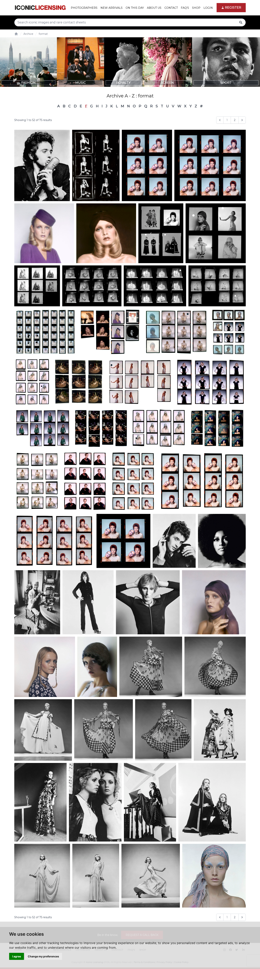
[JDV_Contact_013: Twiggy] (79, 382)
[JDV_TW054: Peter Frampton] (88, 602)
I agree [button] (16, 956)
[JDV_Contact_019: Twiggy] (217, 285)
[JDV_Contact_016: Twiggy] (176, 332)
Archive (28, 34)
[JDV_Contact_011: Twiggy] (210, 382)
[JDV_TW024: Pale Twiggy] (214, 876)
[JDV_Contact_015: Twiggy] (228, 332)
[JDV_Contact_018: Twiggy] (45, 332)
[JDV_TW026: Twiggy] (95, 876)
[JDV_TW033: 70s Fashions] (220, 730)
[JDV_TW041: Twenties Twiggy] (97, 667)
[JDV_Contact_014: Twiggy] (32, 382)
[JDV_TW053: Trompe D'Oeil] (148, 602)
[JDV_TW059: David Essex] (174, 541)
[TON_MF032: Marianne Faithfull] (96, 165)
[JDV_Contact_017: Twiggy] (110, 332)
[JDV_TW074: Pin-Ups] (147, 165)
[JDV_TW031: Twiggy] (40, 802)
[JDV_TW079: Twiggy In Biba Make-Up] (44, 233)
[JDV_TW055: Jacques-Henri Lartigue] (37, 602)
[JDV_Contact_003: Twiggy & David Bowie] (133, 481)
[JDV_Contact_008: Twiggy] (159, 428)
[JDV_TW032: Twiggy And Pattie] (212, 802)
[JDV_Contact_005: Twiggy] (37, 481)
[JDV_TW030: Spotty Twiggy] (150, 802)
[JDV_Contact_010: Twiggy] (42, 428)
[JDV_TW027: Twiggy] (42, 876)
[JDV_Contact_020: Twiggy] (155, 285)
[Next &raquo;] (242, 120)
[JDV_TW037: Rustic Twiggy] (215, 667)
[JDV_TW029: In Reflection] (95, 802)
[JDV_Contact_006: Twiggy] (217, 428)
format (43, 34)
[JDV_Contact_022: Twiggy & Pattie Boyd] (37, 285)
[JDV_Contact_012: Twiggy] (140, 382)
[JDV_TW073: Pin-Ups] (124, 541)
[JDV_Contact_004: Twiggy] (85, 481)
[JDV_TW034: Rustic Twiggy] (163, 730)
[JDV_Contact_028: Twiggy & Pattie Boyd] (160, 233)
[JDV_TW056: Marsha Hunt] (222, 541)
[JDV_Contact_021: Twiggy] (91, 285)
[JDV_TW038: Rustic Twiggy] (150, 667)
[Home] (16, 34)
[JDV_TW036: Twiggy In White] (43, 730)
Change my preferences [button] (43, 956)
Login (208, 8)
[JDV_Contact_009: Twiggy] (100, 428)
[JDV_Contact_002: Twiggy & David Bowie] (202, 481)
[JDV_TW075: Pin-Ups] (210, 165)
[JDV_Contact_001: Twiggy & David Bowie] (54, 541)
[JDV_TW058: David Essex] (42, 165)
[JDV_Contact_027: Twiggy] (216, 233)
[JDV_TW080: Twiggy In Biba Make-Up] (106, 233)
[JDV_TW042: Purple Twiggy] (214, 602)
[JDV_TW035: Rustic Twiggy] (103, 730)
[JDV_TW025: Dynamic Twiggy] (150, 876)
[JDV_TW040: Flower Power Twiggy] (44, 667)
